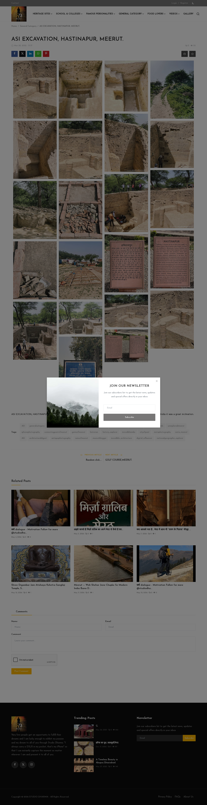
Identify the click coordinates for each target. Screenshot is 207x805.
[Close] (156, 381)
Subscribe (129, 417)
